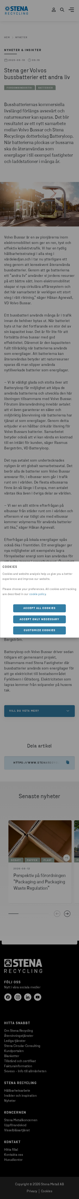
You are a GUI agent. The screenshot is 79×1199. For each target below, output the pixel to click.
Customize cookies (39, 630)
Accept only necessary (39, 619)
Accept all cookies (39, 608)
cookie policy (37, 594)
